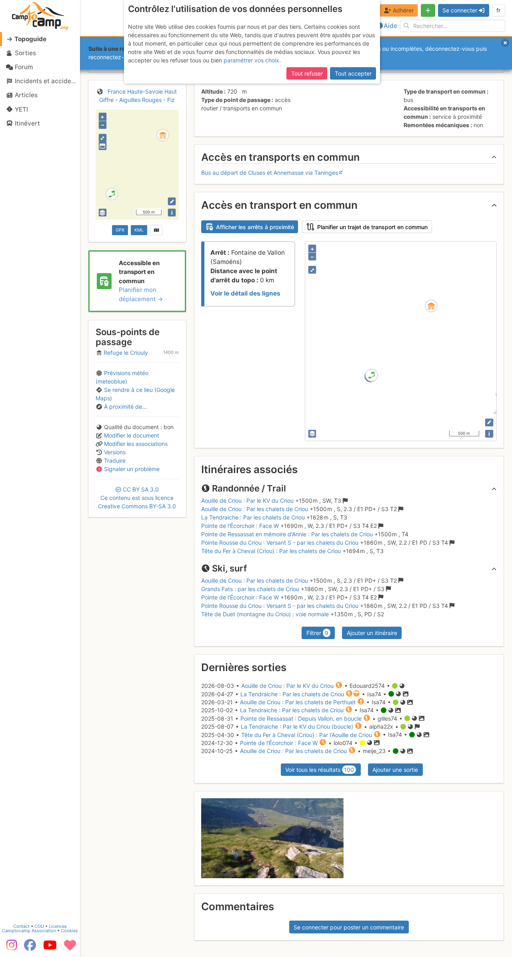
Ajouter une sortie (395, 769)
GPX (120, 230)
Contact (21, 926)
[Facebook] (30, 948)
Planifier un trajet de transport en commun (372, 227)
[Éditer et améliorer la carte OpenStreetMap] (172, 201)
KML (139, 230)
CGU (39, 926)
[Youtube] (50, 948)
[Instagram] (10, 948)
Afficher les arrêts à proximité (255, 227)
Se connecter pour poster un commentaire (349, 927)
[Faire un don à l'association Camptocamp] (70, 948)
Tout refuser (307, 73)
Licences (58, 926)
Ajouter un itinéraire (372, 632)
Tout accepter (353, 73)
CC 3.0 (137, 497)
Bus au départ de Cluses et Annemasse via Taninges (269, 172)
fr (498, 10)
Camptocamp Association (29, 930)
